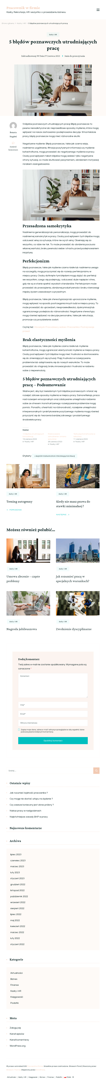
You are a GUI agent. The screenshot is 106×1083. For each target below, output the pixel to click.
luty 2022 (15, 938)
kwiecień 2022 (17, 926)
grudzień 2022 (17, 884)
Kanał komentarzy (19, 1040)
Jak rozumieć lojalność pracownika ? (29, 793)
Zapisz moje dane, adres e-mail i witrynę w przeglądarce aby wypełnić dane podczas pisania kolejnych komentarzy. (52, 731)
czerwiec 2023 (17, 860)
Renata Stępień (13, 134)
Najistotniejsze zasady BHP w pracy (29, 817)
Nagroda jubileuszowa (21, 629)
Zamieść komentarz (14, 148)
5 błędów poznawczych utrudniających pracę (55, 456)
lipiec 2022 (15, 914)
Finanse (14, 985)
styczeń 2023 (17, 878)
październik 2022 (19, 896)
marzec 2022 (17, 932)
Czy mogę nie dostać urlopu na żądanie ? (31, 799)
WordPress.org (17, 1046)
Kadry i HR (53, 34)
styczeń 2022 (17, 944)
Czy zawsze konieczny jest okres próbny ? (32, 805)
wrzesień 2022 (17, 902)
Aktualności (16, 973)
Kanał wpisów (17, 1034)
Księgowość (16, 997)
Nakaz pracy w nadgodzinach (25, 811)
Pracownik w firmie (23, 8)
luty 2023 (15, 872)
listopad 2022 (17, 890)
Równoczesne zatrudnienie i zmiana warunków (57, 436)
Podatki (14, 1003)
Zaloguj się (15, 1028)
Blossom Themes (13, 1070)
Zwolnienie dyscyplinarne (74, 629)
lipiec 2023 (15, 854)
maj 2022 (15, 920)
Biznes (13, 979)
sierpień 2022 (17, 908)
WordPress (40, 1070)
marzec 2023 (17, 866)
